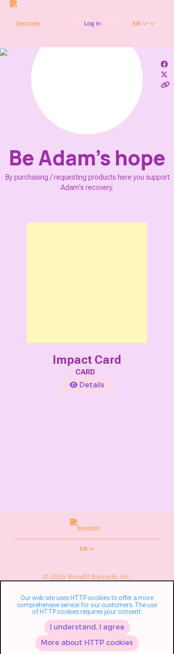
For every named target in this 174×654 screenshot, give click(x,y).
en (137, 23)
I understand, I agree (87, 627)
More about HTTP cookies (87, 642)
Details (91, 385)
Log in (92, 23)
